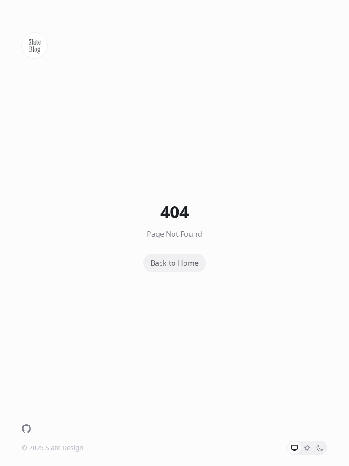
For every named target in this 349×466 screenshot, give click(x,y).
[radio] (294, 447)
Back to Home (174, 263)
